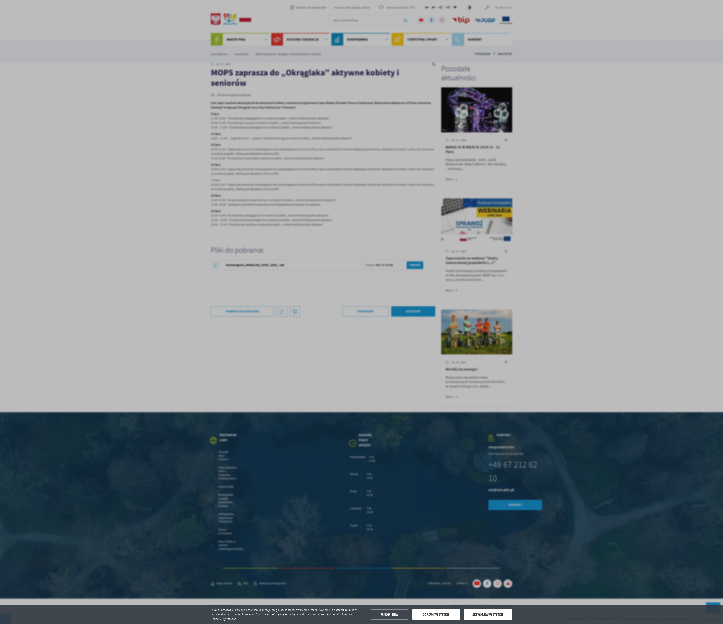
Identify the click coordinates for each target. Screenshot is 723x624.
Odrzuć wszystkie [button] (436, 614)
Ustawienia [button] (389, 614)
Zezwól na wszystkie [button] (488, 614)
